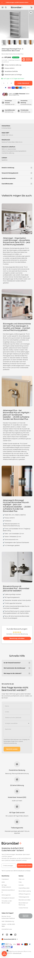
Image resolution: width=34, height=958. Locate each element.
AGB (3, 882)
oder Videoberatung (8, 921)
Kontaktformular (7, 929)
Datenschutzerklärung (10, 743)
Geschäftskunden (24, 888)
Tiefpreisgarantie (24, 897)
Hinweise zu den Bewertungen (7, 902)
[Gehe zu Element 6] (30, 42)
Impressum (5, 879)
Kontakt (21, 885)
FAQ (20, 882)
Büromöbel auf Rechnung (23, 904)
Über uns (21, 879)
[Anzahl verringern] (4, 83)
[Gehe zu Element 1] (4, 42)
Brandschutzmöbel (24, 900)
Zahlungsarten (6, 895)
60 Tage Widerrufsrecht (6, 886)
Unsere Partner (23, 908)
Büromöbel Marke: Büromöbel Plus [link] (12, 54)
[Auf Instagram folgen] (7, 934)
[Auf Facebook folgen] (3, 934)
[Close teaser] (7, 950)
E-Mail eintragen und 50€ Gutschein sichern (17, 2)
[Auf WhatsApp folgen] (15, 934)
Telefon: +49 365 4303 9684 (8, 925)
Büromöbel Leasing (25, 891)
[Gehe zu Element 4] (19, 42)
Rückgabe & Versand (8, 898)
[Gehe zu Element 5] (25, 42)
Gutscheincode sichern (25, 866)
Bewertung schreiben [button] (17, 638)
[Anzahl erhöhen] (11, 83)
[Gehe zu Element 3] (14, 42)
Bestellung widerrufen (25, 916)
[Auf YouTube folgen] (11, 934)
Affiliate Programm (24, 894)
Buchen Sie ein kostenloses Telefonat (8, 917)
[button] (4, 953)
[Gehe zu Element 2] (9, 42)
